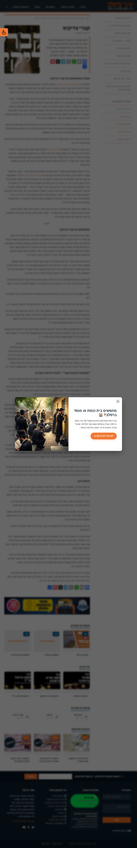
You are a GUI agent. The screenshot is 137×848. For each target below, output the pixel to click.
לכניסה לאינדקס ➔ (103, 436)
